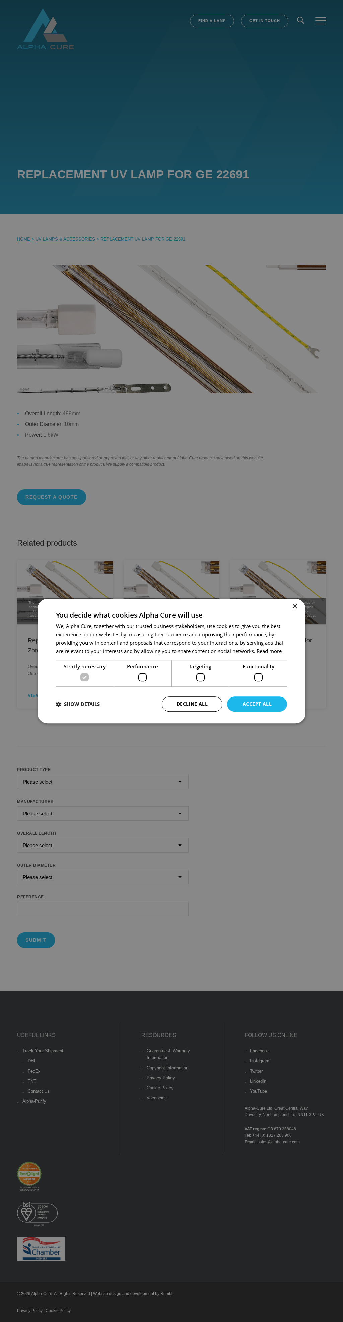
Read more (269, 651)
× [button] (294, 606)
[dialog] (171, 661)
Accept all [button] (257, 704)
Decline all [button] (192, 704)
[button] (78, 704)
